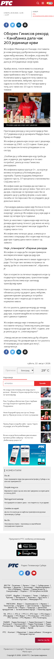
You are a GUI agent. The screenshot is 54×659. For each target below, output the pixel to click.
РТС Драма (8, 616)
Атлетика (32, 597)
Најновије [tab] (8, 377)
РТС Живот (20, 616)
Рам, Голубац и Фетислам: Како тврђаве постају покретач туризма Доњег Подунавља (20, 403)
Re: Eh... (7, 520)
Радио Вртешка (37, 626)
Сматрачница (12, 591)
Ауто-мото (42, 597)
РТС (4, 632)
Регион (26, 585)
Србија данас (43, 585)
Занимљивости (31, 604)
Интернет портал (27, 634)
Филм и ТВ (12, 607)
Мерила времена (42, 587)
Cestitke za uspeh (11, 508)
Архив (30, 628)
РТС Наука (45, 614)
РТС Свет (34, 614)
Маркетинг (21, 632)
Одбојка (44, 595)
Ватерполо (20, 597)
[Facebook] (6, 25)
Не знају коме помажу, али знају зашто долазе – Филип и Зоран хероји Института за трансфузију (21, 392)
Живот (20, 604)
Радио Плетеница (35, 624)
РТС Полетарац (39, 618)
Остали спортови (19, 599)
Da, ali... (7, 475)
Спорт (9, 595)
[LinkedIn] (18, 25)
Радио (6, 622)
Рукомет (9, 597)
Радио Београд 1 (19, 622)
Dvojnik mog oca (11, 487)
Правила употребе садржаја (37, 649)
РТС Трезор (13, 618)
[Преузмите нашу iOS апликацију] (27, 546)
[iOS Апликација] (27, 454)
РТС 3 (25, 614)
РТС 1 (9, 614)
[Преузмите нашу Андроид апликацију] (27, 553)
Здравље (45, 606)
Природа (31, 607)
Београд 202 (20, 624)
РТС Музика (25, 618)
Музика (44, 604)
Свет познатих (33, 606)
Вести (7, 585)
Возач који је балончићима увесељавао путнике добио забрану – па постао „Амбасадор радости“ (20, 437)
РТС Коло (45, 616)
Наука (22, 607)
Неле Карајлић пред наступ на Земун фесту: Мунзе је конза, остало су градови (20, 413)
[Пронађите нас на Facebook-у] (27, 573)
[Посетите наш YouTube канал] (33, 573)
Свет (33, 585)
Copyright (20, 649)
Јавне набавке (35, 632)
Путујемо (20, 606)
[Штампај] (25, 25)
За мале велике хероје (25, 609)
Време (26, 589)
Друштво (17, 587)
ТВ (4, 614)
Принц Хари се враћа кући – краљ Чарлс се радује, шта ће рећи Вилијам (20, 425)
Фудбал (16, 595)
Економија (28, 587)
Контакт (11, 632)
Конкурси (47, 632)
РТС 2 (17, 614)
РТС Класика (33, 616)
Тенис (35, 595)
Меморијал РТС (35, 599)
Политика (16, 585)
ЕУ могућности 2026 (39, 591)
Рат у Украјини (14, 589)
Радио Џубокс (22, 626)
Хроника (7, 587)
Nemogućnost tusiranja (13, 499)
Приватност (9, 649)
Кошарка (27, 595)
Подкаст (24, 591)
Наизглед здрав (44, 609)
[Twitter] (12, 25)
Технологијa (9, 606)
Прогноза (10, 370)
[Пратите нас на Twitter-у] (21, 573)
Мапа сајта (43, 640)
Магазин (10, 604)
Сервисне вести (38, 589)
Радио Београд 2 (36, 622)
